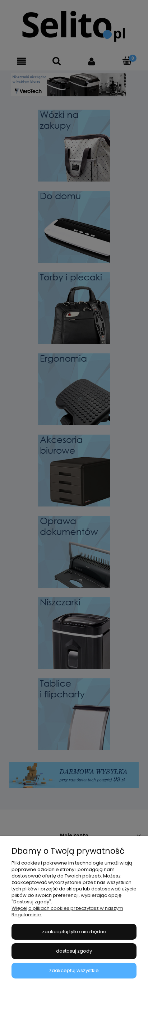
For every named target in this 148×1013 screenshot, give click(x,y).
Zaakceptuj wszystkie (74, 970)
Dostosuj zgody (74, 951)
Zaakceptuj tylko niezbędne (74, 931)
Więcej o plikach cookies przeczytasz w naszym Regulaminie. (67, 911)
